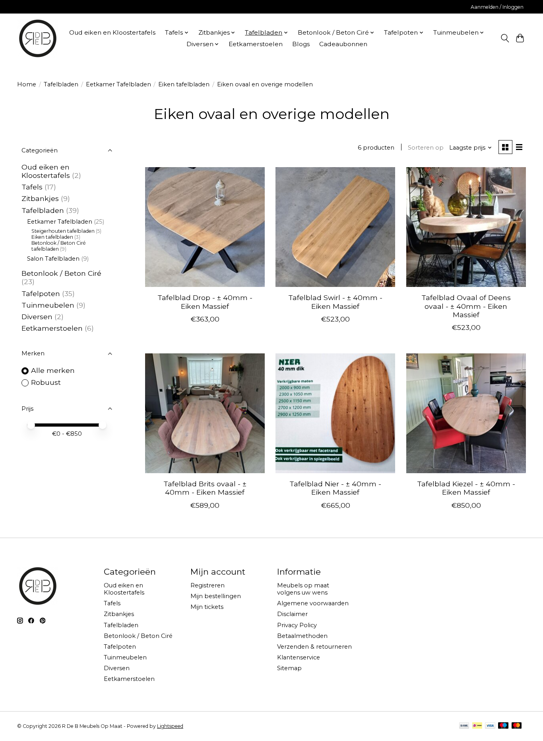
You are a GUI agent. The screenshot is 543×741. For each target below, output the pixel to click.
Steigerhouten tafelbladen (63, 231)
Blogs (301, 44)
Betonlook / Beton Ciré (61, 273)
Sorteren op (426, 147)
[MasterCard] (517, 726)
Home (26, 84)
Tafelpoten (40, 293)
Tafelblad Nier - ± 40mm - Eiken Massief (335, 488)
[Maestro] (503, 726)
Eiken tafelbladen (183, 84)
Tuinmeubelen (47, 305)
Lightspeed (170, 726)
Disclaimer (292, 614)
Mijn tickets (206, 606)
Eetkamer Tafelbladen (118, 84)
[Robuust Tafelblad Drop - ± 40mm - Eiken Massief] (205, 227)
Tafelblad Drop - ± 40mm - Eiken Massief (204, 301)
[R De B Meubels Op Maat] (37, 38)
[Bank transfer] (464, 726)
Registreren (207, 585)
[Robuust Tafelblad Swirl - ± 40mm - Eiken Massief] (335, 227)
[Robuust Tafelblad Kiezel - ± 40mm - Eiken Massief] (466, 413)
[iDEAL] (477, 726)
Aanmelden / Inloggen (497, 7)
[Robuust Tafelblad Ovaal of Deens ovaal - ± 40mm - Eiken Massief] (466, 227)
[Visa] (490, 726)
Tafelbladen (61, 84)
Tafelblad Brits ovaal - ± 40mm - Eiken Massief (204, 488)
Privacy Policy (297, 625)
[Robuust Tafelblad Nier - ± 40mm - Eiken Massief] (335, 413)
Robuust (46, 382)
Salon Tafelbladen (53, 258)
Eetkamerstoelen (256, 44)
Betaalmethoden (302, 636)
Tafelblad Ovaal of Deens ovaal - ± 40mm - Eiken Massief (466, 305)
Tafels (32, 187)
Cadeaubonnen (343, 44)
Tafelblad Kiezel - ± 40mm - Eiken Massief (466, 488)
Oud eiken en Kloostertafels (112, 32)
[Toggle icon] (504, 38)
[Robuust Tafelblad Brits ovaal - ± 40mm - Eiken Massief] (205, 413)
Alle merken (53, 370)
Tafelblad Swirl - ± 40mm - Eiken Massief (335, 301)
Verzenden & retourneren (314, 646)
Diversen (36, 316)
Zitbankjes (40, 198)
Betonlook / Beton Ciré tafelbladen (58, 246)
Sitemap (289, 668)
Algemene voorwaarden (313, 603)
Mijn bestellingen (215, 596)
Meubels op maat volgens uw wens (303, 589)
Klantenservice (298, 657)
